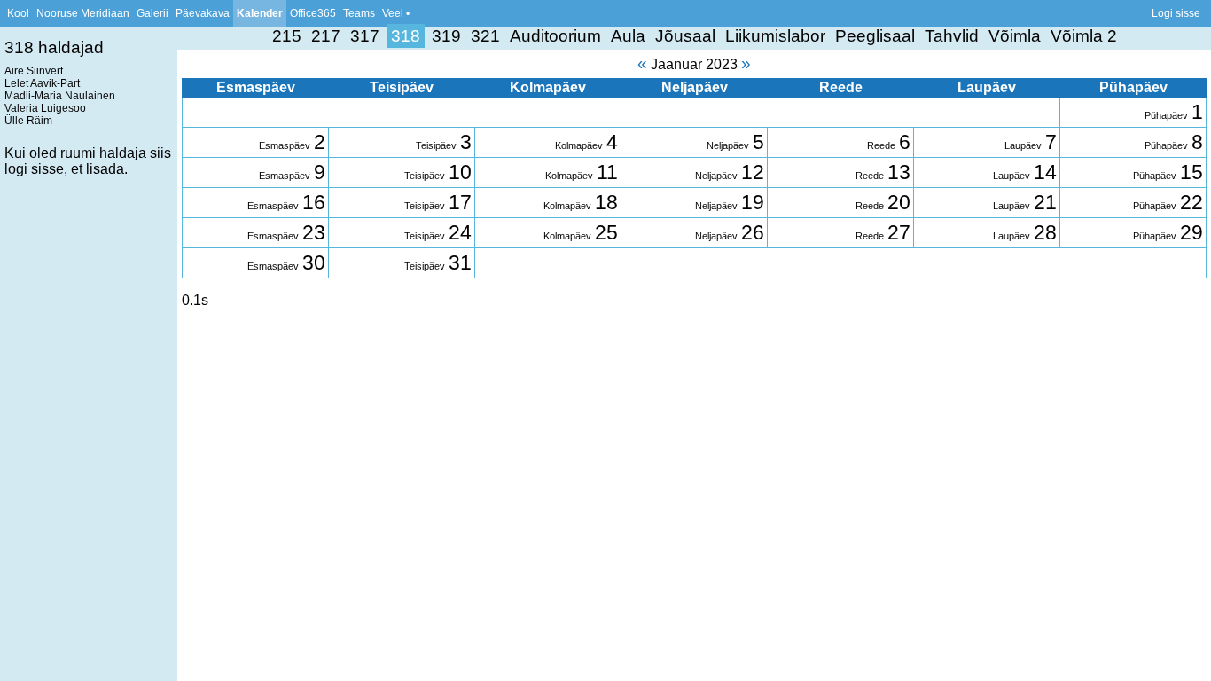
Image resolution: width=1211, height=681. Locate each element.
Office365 (313, 13)
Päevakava (203, 13)
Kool (18, 13)
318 (405, 36)
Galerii (152, 13)
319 (446, 36)
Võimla (1014, 36)
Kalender (260, 13)
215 (286, 36)
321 (485, 36)
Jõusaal (685, 36)
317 (364, 36)
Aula (628, 36)
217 (325, 36)
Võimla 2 (1084, 36)
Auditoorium (555, 36)
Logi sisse (1176, 13)
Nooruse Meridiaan (82, 13)
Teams (359, 13)
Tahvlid (952, 36)
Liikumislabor (775, 36)
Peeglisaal (875, 36)
